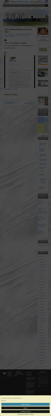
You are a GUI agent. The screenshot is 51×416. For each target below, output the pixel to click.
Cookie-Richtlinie (20, 414)
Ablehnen (26, 408)
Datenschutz (3, 400)
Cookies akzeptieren (25, 404)
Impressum (32, 414)
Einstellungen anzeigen (25, 411)
